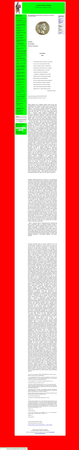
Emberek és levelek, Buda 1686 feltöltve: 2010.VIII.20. (21, 58)
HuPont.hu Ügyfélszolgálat (21, 133)
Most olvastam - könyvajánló (21, 22)
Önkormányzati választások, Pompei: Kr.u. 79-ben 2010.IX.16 (21, 41)
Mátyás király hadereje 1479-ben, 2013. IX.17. (21, 56)
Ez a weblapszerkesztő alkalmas (61, 20)
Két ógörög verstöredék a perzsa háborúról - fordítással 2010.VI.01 (21, 25)
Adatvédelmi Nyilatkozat (41, 433)
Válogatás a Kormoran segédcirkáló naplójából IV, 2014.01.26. (21, 79)
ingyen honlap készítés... (60, 22)
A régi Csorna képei (20, 88)
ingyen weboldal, (61, 21)
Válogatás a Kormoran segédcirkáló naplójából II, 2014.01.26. (21, 73)
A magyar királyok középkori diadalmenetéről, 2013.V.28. (21, 53)
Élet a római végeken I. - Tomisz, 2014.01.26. (20, 35)
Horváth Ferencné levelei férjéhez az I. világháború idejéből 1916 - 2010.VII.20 (21, 66)
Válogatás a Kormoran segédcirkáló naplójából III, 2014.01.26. (21, 76)
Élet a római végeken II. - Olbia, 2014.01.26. (20, 38)
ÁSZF (36, 433)
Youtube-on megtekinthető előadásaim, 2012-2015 (21, 96)
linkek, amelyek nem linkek (21, 94)
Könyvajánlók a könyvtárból (21, 18)
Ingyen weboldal (51, 432)
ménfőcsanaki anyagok (20, 90)
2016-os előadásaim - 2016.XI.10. (20, 104)
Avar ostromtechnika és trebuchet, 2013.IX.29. (20, 43)
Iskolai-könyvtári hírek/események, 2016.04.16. (21, 20)
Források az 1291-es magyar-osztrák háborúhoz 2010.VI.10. (21, 51)
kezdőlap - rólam (19, 16)
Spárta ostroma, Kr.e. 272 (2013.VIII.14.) (21, 28)
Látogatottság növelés (60, 32)
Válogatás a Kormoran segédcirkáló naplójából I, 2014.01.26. (21, 69)
